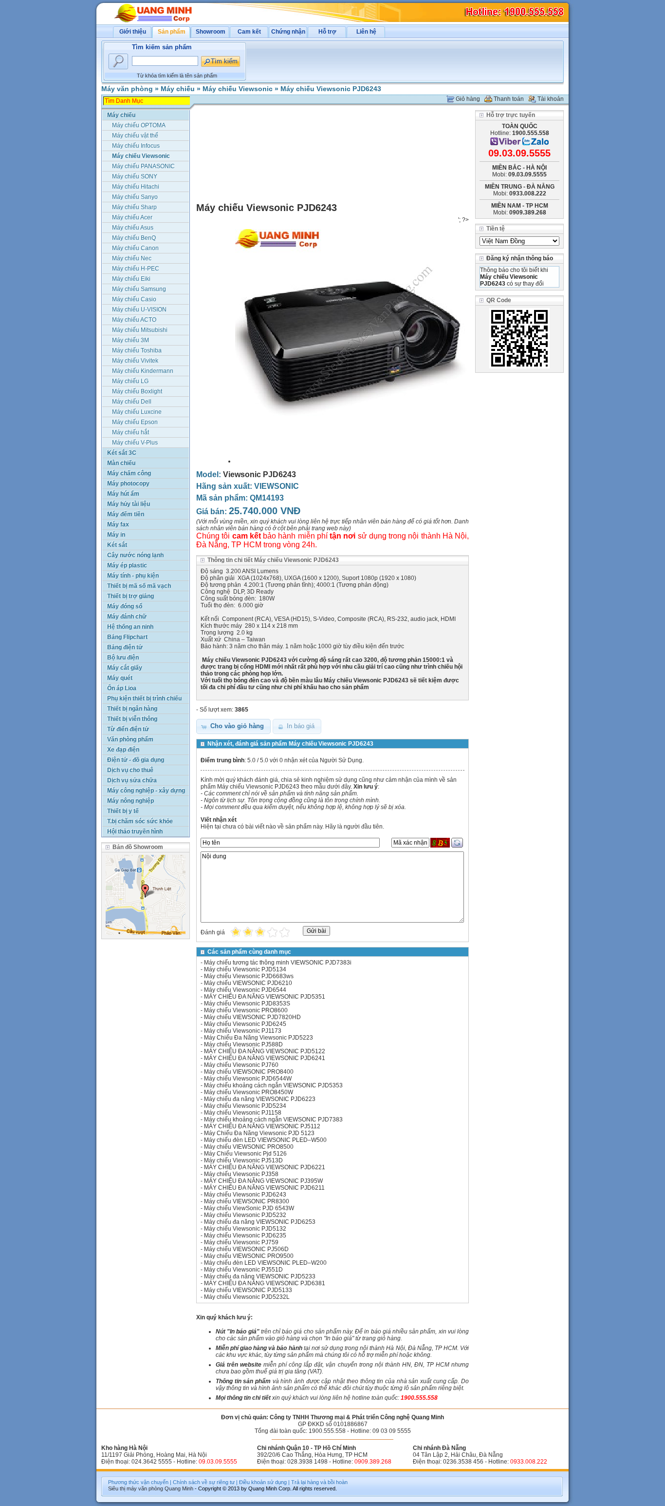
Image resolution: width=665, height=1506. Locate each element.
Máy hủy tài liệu (128, 504)
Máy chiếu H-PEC (135, 268)
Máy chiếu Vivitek (135, 360)
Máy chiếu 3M (130, 340)
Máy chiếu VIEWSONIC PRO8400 (249, 1071)
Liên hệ (366, 31)
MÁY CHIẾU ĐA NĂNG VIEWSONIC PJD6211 (264, 1187)
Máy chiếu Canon (135, 248)
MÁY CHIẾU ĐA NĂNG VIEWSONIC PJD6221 (264, 1167)
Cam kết (249, 31)
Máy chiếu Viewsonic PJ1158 (242, 1112)
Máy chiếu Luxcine (137, 411)
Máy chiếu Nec (131, 258)
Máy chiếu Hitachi (135, 186)
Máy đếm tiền (125, 514)
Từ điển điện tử (128, 729)
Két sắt (117, 544)
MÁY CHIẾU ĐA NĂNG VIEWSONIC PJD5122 (264, 1051)
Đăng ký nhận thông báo (519, 258)
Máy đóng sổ (124, 606)
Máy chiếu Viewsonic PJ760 (241, 1065)
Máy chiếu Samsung (139, 289)
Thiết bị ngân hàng (132, 708)
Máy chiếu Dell (131, 401)
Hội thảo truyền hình (135, 831)
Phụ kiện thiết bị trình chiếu (144, 698)
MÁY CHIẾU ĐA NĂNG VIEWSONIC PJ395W (263, 1181)
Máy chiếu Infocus (136, 145)
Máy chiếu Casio (134, 299)
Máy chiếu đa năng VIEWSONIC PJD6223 (259, 1099)
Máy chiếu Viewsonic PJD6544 (245, 989)
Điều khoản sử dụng (263, 1482)
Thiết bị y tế (123, 811)
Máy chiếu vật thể (135, 135)
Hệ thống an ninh (130, 626)
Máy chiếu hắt (130, 432)
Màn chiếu (121, 463)
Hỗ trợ (327, 31)
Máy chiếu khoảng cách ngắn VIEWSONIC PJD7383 (273, 1119)
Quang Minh (179, 1488)
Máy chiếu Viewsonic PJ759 (241, 1242)
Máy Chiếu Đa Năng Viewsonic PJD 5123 (259, 1133)
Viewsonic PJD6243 (259, 474)
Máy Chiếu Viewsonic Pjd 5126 (245, 1153)
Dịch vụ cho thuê (130, 770)
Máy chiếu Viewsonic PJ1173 (242, 1030)
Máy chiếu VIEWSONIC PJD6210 (248, 983)
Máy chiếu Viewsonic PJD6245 (245, 1024)
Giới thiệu (132, 31)
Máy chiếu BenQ (134, 237)
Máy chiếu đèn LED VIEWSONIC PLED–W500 (265, 1140)
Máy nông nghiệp (130, 800)
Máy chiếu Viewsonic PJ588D (243, 1044)
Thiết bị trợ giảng (130, 596)
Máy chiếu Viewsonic (238, 89)
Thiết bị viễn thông (132, 718)
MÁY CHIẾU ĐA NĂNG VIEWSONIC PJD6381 (264, 1283)
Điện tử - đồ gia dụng (135, 759)
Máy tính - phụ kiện (133, 575)
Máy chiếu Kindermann (142, 370)
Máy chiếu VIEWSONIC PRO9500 (249, 1256)
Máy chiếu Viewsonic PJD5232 (245, 1215)
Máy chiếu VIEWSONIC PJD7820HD (252, 1017)
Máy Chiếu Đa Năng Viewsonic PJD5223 (258, 1037)
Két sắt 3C (121, 452)
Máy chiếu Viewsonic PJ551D (243, 1269)
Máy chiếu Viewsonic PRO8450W (248, 1092)
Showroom (210, 31)
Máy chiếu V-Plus (135, 442)
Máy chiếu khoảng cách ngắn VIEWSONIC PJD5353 (273, 1085)
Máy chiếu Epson (135, 422)
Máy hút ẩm (123, 493)
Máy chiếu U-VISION (139, 309)
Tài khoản (550, 99)
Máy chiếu (178, 89)
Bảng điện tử (125, 647)
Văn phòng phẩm (130, 739)
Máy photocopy (128, 483)
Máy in (116, 534)
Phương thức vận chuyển (138, 1482)
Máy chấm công (129, 473)
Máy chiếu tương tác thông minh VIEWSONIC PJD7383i (277, 962)
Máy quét (119, 678)
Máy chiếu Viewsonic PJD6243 (330, 89)
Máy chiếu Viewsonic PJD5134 (245, 969)
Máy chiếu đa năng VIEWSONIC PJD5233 (259, 1276)
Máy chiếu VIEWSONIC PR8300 (246, 1201)
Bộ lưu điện (123, 657)
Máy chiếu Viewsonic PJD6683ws (249, 976)
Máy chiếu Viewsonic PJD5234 (245, 1105)
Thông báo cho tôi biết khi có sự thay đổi (514, 277)
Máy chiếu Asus (132, 227)
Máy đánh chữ (127, 616)
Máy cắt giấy (124, 667)
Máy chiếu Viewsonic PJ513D (243, 1160)
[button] (233, 726)
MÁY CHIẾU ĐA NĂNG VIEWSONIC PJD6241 (264, 1058)
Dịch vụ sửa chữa (132, 780)
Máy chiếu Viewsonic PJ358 (241, 1174)
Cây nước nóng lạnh (135, 555)
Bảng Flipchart (127, 637)
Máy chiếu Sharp (134, 207)
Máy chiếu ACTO (134, 319)
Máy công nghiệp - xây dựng (146, 790)
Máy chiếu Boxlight (137, 391)
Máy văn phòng (127, 89)
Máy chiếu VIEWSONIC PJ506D (246, 1249)
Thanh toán (509, 99)
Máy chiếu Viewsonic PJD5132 (245, 1228)
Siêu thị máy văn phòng (135, 1488)
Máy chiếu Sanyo (135, 196)
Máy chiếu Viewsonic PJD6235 (245, 1235)
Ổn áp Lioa (121, 688)
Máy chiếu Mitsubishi (139, 330)
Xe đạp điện (123, 749)
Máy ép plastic (127, 565)
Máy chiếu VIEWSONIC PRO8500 (249, 1146)
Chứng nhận (288, 31)
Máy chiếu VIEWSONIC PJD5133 (248, 1290)
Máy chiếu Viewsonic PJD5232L (247, 1297)
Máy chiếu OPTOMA (139, 125)
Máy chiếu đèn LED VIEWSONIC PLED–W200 (265, 1262)
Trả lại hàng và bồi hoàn (319, 1482)
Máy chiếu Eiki (131, 278)
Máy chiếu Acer (132, 217)
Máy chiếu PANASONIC (143, 166)
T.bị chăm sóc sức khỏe (140, 821)
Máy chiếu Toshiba (137, 350)
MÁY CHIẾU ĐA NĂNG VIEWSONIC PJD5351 (264, 996)
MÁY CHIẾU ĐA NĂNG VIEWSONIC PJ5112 (262, 1126)
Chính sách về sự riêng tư (204, 1482)
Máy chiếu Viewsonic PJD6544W (248, 1078)
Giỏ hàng (468, 99)
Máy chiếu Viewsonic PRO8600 (246, 1010)
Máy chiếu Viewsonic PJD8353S (247, 1003)
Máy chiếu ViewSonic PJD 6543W (249, 1208)
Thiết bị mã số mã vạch (139, 585)
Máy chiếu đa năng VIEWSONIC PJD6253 (259, 1221)
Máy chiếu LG (130, 381)
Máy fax (118, 524)
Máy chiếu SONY (134, 176)
